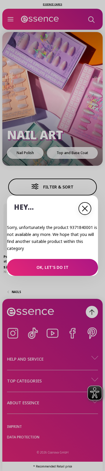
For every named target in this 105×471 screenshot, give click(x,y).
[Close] (85, 208)
